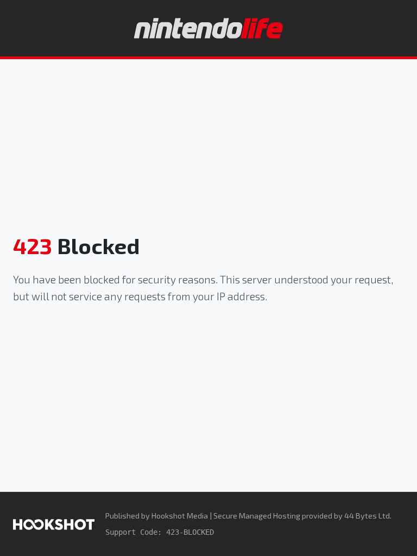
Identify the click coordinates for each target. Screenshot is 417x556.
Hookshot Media (179, 515)
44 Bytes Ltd (367, 515)
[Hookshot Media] (53, 523)
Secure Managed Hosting (256, 515)
